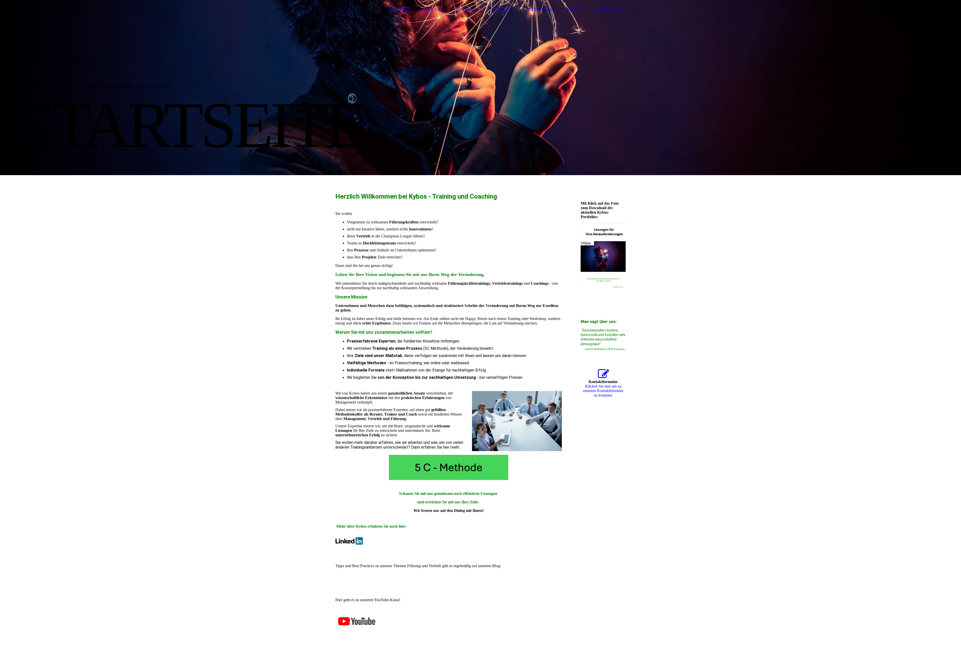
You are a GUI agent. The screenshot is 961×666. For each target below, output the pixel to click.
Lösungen (466, 9)
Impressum (609, 9)
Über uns (432, 9)
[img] (354, 9)
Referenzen (539, 9)
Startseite (398, 9)
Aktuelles (502, 9)
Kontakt (575, 9)
